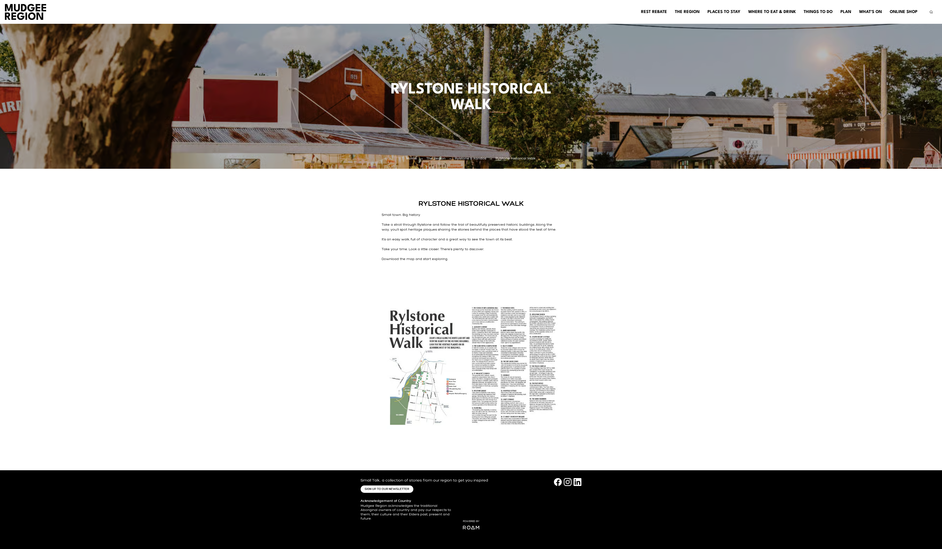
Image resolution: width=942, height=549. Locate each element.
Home (411, 158)
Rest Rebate (654, 12)
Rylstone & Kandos (470, 158)
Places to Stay (723, 12)
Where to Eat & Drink (772, 12)
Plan (845, 12)
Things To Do (818, 12)
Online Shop (903, 12)
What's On (870, 12)
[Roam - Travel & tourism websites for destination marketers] (471, 527)
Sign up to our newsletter (387, 489)
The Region (687, 12)
